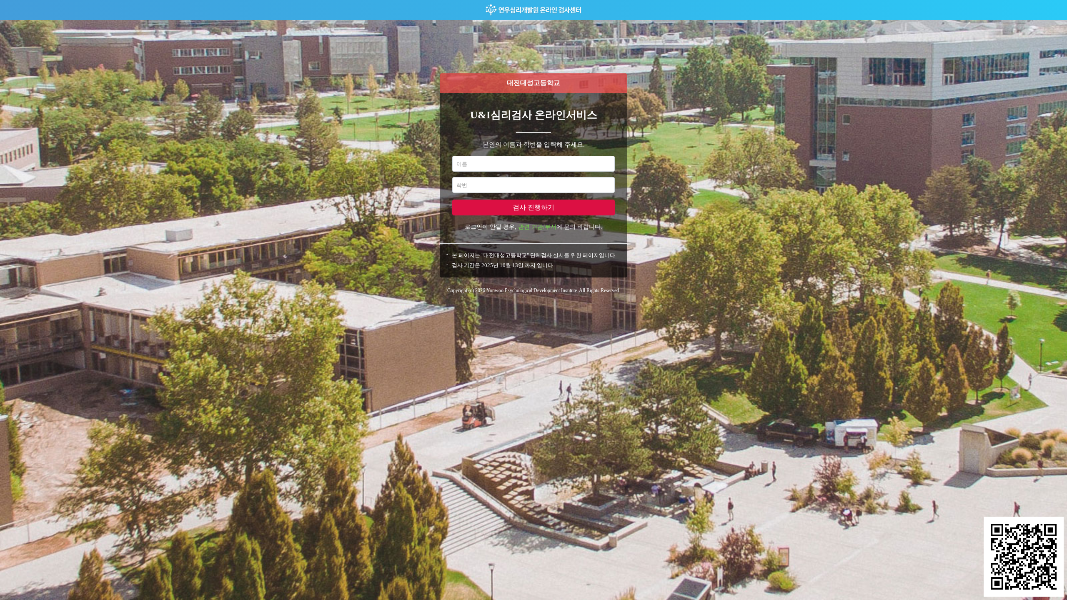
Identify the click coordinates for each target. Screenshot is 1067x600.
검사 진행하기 (533, 207)
